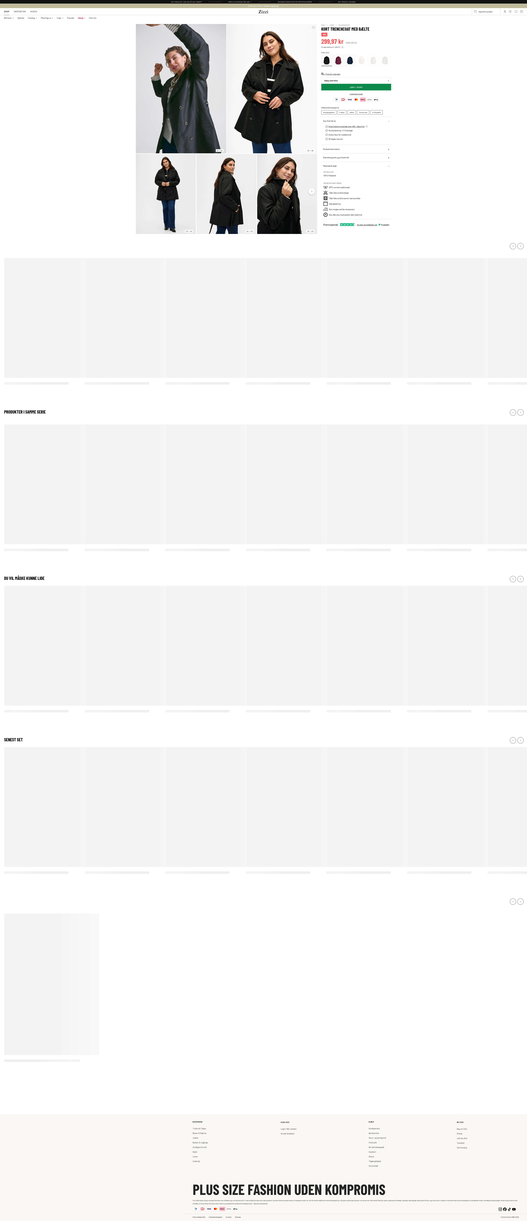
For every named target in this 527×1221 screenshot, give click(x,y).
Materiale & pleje (330, 166)
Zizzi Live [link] (92, 18)
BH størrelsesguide (376, 1147)
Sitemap (238, 1217)
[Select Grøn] (385, 60)
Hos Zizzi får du (329, 121)
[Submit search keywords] (475, 11)
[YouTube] (514, 1209)
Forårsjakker (376, 112)
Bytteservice (374, 1133)
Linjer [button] (59, 18)
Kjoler (195, 1152)
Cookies (229, 1217)
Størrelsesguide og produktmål (336, 157)
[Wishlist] (313, 27)
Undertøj (196, 1161)
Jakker (331, 25)
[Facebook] (505, 1209)
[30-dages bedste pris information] (342, 47)
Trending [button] (31, 18)
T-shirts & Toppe (199, 1128)
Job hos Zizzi (462, 1138)
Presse (459, 1133)
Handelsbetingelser (215, 1217)
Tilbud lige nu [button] (46, 18)
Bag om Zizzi (462, 1129)
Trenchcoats (363, 112)
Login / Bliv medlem (289, 1129)
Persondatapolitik (199, 1217)
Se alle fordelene (287, 1133)
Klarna (371, 1156)
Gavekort (372, 1152)
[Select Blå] (350, 60)
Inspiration (20, 11)
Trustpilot (461, 1143)
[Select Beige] (361, 60)
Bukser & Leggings (200, 1142)
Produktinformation (331, 149)
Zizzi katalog (462, 1147)
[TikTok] (509, 1209)
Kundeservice (374, 1128)
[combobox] (486, 11)
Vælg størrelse (331, 80)
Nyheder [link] (21, 18)
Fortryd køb (373, 1166)
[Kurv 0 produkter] (521, 11)
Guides (33, 11)
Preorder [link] (70, 18)
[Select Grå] (373, 60)
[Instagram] (500, 1209)
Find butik (373, 1142)
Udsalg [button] (80, 18)
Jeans (195, 1156)
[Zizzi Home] (263, 11)
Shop (6, 11)
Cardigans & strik (200, 1147)
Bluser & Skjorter (200, 1133)
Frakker (342, 112)
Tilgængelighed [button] (375, 1161)
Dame (323, 25)
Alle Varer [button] (8, 18)
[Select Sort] (326, 60)
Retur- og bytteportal (377, 1138)
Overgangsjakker (344, 25)
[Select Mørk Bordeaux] (338, 60)
